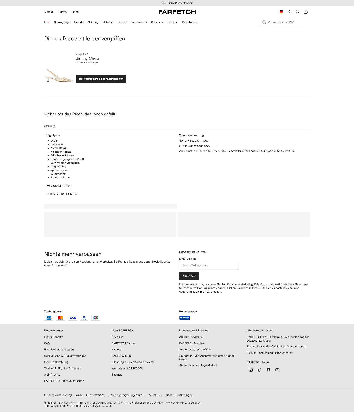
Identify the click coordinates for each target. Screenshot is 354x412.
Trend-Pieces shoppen (180, 3)
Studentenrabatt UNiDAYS (195, 349)
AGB (79, 395)
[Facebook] (268, 370)
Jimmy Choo (87, 58)
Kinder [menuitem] (75, 11)
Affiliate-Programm (191, 336)
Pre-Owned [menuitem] (189, 22)
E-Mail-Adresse (187, 259)
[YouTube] (277, 370)
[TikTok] (260, 370)
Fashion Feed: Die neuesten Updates (269, 352)
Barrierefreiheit (95, 395)
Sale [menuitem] (47, 22)
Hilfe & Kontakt (53, 336)
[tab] (50, 125)
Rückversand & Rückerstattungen (65, 355)
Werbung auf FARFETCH (127, 368)
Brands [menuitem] (78, 22)
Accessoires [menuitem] (139, 22)
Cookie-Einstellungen (179, 395)
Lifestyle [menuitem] (172, 22)
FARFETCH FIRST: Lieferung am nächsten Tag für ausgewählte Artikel (278, 338)
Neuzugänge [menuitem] (62, 22)
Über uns (117, 336)
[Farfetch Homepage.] (177, 11)
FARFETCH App (122, 355)
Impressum (154, 395)
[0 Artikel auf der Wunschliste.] (298, 12)
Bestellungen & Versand (59, 349)
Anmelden (188, 276)
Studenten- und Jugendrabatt (198, 365)
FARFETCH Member (191, 343)
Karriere (116, 349)
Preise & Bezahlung (56, 362)
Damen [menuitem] (49, 11)
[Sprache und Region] (281, 12)
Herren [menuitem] (62, 11)
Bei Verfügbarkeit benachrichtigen (101, 78)
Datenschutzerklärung (193, 287)
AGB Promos (52, 374)
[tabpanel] (177, 165)
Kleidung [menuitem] (93, 22)
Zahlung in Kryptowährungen (62, 368)
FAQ (47, 343)
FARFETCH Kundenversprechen (64, 380)
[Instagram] (251, 370)
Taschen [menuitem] (122, 22)
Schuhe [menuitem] (108, 22)
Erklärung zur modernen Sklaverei (133, 362)
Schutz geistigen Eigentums (126, 395)
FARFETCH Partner (124, 343)
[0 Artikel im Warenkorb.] (306, 12)
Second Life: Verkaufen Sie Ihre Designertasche (276, 346)
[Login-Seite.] (289, 12)
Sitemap (117, 374)
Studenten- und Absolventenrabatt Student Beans (206, 357)
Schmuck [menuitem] (157, 22)
